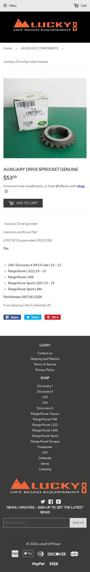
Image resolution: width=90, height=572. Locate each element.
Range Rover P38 (45, 419)
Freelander (45, 447)
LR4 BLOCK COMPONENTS (39, 48)
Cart (83, 6)
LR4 (45, 403)
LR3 (45, 397)
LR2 (45, 453)
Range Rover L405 (45, 430)
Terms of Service (45, 364)
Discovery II (45, 392)
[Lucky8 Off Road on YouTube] (58, 502)
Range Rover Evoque (45, 442)
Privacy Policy (45, 370)
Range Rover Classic (45, 414)
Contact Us (45, 353)
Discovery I (45, 386)
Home (7, 48)
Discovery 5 (45, 408)
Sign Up (78, 523)
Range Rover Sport (45, 436)
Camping (45, 469)
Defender (45, 458)
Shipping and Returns (45, 359)
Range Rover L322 (45, 425)
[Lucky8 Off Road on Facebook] (50, 502)
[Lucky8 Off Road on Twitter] (43, 502)
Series (45, 464)
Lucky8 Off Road (49, 544)
